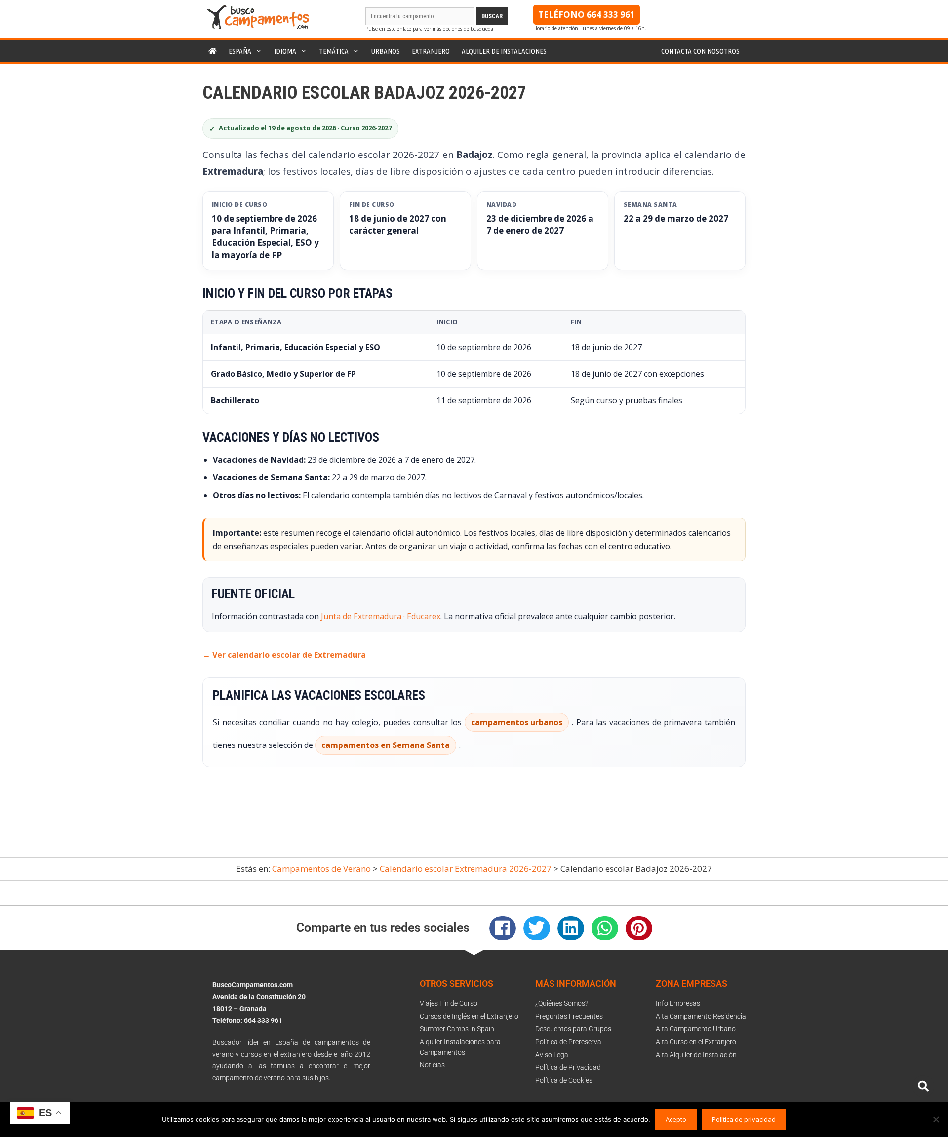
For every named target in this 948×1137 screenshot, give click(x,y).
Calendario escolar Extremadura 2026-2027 (466, 868)
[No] (936, 1119)
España (240, 51)
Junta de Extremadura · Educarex (380, 616)
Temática (334, 51)
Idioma (285, 51)
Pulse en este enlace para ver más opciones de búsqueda (429, 28)
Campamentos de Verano (321, 868)
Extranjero (431, 51)
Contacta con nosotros (700, 51)
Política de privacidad (744, 1119)
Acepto (676, 1119)
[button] (502, 928)
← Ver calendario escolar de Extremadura (284, 654)
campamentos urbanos (516, 722)
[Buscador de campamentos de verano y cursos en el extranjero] (258, 26)
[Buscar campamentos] (923, 1086)
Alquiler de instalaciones (504, 51)
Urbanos (385, 51)
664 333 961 (611, 14)
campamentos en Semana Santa (385, 745)
